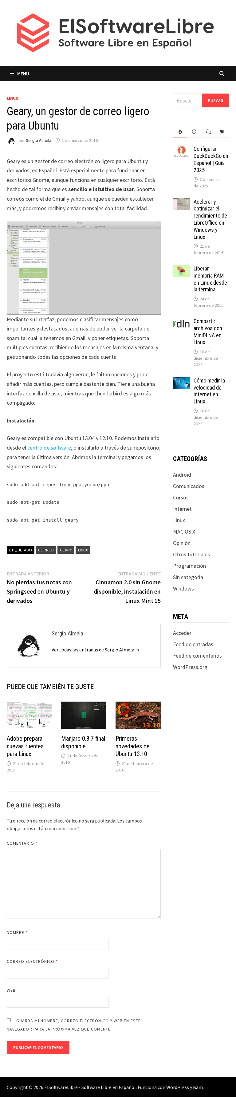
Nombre (17, 932)
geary (66, 550)
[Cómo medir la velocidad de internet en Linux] (181, 381)
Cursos (181, 497)
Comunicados (188, 486)
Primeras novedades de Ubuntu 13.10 (133, 746)
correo (46, 550)
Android (182, 474)
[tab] (180, 132)
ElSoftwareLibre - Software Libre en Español (90, 1087)
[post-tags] (222, 132)
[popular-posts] (180, 132)
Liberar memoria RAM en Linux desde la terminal (210, 279)
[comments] (208, 132)
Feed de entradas (193, 644)
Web (11, 990)
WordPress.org (190, 667)
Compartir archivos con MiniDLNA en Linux (208, 332)
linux (83, 550)
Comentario (22, 843)
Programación (189, 565)
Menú (23, 73)
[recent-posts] (194, 132)
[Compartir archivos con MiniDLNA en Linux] (181, 322)
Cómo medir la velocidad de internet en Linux (209, 391)
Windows (183, 588)
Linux (12, 98)
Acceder (182, 632)
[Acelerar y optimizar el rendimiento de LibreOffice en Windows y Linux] (181, 202)
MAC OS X (184, 531)
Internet (182, 508)
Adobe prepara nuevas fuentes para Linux (25, 746)
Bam (198, 1087)
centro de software (49, 447)
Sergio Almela (38, 140)
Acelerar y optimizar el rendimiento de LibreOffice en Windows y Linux (210, 219)
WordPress (177, 1087)
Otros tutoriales (191, 554)
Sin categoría (188, 577)
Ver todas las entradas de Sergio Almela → (96, 650)
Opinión (182, 542)
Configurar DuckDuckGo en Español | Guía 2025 (211, 159)
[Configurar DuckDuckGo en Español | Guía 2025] (181, 149)
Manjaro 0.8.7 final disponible (83, 742)
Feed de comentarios (197, 655)
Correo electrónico (32, 961)
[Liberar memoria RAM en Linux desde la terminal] (181, 269)
